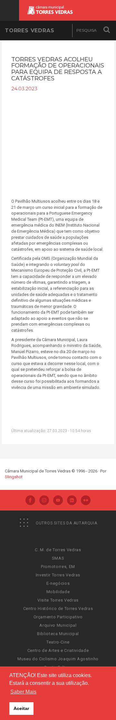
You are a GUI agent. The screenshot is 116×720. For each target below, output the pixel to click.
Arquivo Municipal (57, 625)
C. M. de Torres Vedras (58, 549)
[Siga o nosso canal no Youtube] (58, 500)
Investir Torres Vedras (58, 575)
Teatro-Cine (58, 642)
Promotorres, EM (58, 566)
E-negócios (58, 583)
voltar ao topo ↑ (86, 700)
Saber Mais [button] (23, 692)
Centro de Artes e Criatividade (58, 650)
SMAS (58, 558)
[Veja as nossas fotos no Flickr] (85, 500)
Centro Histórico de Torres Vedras (58, 608)
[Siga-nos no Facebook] (30, 500)
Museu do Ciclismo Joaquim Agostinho (58, 658)
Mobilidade (58, 591)
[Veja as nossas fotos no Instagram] (44, 500)
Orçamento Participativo (58, 616)
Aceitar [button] (21, 708)
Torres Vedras (29, 30)
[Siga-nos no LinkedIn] (71, 500)
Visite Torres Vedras (58, 600)
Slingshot (14, 476)
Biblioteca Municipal (58, 633)
